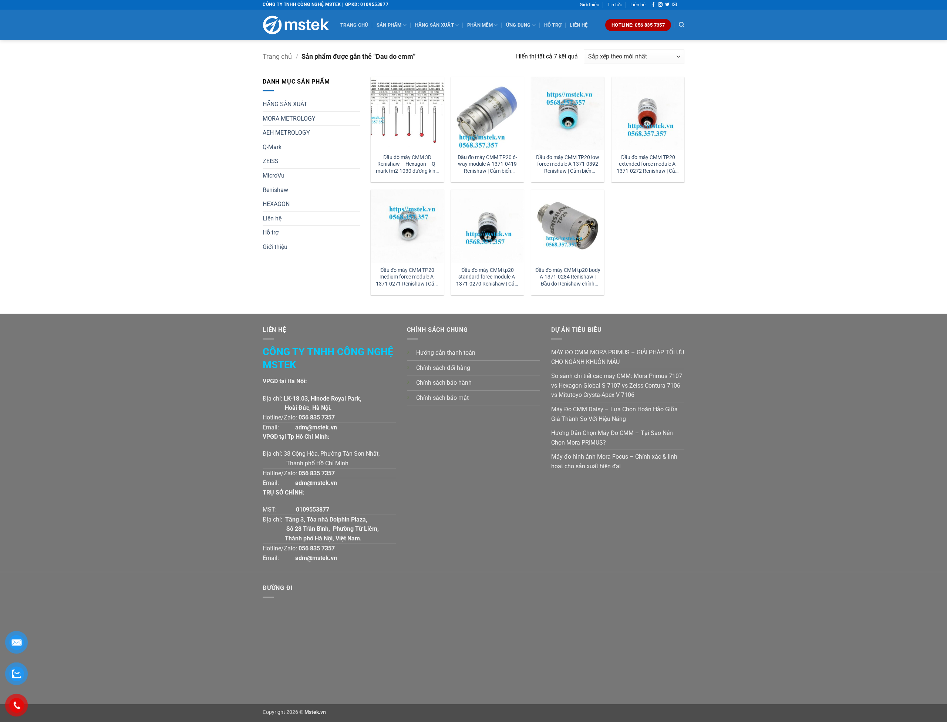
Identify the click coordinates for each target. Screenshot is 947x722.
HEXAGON (276, 204)
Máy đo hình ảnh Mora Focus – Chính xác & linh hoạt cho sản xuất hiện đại (614, 461)
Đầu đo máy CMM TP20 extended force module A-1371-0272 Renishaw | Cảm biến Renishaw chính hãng (648, 164)
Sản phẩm (389, 25)
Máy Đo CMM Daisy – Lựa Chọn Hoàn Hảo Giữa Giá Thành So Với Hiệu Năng (614, 414)
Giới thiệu (589, 4)
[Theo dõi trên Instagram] (660, 4)
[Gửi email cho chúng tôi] (675, 4)
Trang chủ (354, 25)
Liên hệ (638, 4)
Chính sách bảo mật (442, 397)
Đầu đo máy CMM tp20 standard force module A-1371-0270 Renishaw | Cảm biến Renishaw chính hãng (487, 277)
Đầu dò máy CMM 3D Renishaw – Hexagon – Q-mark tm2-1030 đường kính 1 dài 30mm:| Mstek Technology (407, 164)
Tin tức (614, 4)
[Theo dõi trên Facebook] (653, 4)
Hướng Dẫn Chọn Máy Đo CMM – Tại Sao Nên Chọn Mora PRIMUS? (612, 437)
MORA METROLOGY (289, 118)
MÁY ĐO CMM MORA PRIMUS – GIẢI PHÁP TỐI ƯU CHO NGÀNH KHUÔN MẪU (617, 357)
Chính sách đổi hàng (443, 367)
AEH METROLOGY (286, 132)
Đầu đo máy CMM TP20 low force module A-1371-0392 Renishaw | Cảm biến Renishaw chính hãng (567, 164)
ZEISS (271, 161)
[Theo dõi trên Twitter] (667, 4)
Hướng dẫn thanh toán (445, 352)
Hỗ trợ (553, 25)
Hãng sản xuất (434, 25)
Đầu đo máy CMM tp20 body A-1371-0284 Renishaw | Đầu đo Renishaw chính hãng (567, 277)
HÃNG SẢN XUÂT (285, 104)
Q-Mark (272, 147)
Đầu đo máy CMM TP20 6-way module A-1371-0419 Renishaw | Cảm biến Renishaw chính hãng (487, 164)
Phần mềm (480, 25)
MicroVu (273, 175)
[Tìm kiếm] (681, 25)
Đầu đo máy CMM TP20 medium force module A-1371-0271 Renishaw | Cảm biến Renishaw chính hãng (407, 277)
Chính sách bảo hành (444, 382)
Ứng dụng (518, 25)
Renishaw (275, 189)
